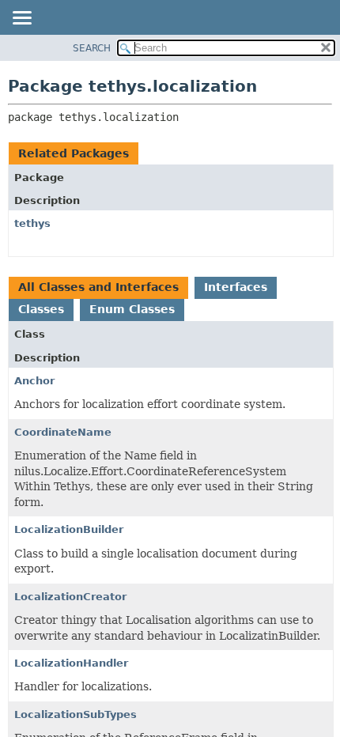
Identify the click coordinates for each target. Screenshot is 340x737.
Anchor (34, 381)
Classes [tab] (41, 309)
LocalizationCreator (70, 597)
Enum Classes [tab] (132, 309)
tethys (32, 223)
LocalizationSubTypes (75, 714)
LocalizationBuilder (68, 529)
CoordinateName (62, 432)
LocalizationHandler (71, 663)
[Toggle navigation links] (21, 19)
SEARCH (92, 48)
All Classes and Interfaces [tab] (98, 287)
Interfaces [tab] (235, 287)
